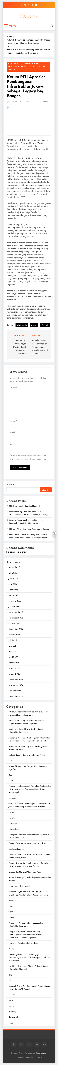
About (39, 1057)
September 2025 (15, 629)
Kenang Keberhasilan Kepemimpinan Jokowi (27, 843)
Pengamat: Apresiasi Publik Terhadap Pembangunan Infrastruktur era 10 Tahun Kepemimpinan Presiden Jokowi (25, 934)
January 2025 (14, 673)
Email (13, 432)
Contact (20, 1057)
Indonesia (12, 823)
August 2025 (14, 634)
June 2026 (13, 578)
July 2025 (12, 640)
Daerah (11, 774)
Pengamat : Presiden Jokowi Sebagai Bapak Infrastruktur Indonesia (26, 924)
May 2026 (12, 584)
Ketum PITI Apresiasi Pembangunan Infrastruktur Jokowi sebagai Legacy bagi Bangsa (27, 67)
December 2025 (15, 612)
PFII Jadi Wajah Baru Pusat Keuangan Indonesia (29, 528)
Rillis (10, 980)
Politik (11, 948)
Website (13, 444)
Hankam (12, 812)
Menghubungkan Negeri (19, 886)
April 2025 (13, 657)
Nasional (12, 900)
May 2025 (12, 651)
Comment (15, 387)
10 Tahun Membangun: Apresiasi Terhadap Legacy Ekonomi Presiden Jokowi (26, 722)
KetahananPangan (16, 848)
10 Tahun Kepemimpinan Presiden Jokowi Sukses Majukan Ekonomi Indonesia (29, 713)
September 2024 (15, 696)
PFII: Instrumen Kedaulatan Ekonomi (24, 506)
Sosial (10, 1000)
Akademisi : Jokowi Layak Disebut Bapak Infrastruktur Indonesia (25, 731)
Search (10, 484)
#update (45, 325)
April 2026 (13, 589)
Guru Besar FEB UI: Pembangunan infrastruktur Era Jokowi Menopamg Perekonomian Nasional (29, 805)
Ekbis (10, 780)
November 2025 (15, 617)
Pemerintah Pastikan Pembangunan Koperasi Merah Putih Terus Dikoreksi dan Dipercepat (28, 536)
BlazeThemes (41, 1053)
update (11, 1022)
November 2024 (15, 685)
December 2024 (15, 679)
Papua (11, 917)
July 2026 (12, 572)
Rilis (10, 974)
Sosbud (11, 994)
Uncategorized (14, 1017)
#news (34, 325)
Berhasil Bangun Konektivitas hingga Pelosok (27, 755)
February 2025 (14, 668)
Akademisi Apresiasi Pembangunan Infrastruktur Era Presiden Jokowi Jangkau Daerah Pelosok (29, 739)
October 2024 (14, 690)
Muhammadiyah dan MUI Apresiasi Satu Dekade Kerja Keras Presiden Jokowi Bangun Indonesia (29, 893)
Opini (10, 911)
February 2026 (14, 600)
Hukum (11, 817)
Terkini (11, 1005)
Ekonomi (12, 797)
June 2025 (13, 645)
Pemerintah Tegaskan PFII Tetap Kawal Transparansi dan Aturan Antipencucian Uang (28, 513)
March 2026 (13, 595)
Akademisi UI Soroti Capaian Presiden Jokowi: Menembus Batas (28, 748)
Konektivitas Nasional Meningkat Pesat (24, 871)
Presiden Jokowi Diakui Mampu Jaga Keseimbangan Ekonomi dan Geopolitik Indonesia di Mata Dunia (29, 957)
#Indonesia (22, 325)
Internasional (13, 829)
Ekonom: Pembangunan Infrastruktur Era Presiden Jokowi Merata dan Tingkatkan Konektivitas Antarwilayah (29, 789)
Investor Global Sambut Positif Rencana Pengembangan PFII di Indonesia (25, 522)
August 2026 (14, 567)
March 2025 (13, 662)
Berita (10, 760)
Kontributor (13, 101)
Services (29, 1057)
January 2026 (14, 606)
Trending (12, 1011)
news (10, 906)
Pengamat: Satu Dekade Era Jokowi (23, 943)
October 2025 (14, 623)
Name (13, 421)
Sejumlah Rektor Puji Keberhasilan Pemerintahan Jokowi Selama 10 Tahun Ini (29, 988)
